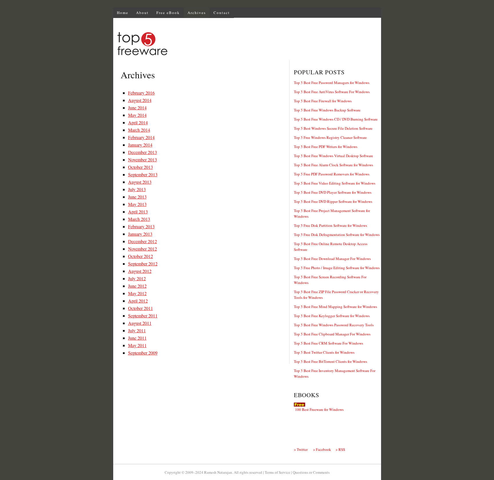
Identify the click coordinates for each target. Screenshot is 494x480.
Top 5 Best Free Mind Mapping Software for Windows (335, 306)
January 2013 (140, 234)
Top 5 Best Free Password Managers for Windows (331, 82)
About (142, 12)
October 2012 (140, 256)
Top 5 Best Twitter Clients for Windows (324, 352)
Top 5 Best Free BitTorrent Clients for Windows (330, 361)
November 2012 (142, 249)
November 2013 (142, 160)
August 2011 (140, 323)
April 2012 (138, 301)
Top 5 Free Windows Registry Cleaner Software (330, 137)
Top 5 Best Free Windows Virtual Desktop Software (333, 155)
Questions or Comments (311, 472)
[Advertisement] (277, 44)
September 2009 (143, 353)
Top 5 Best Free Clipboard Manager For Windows (332, 334)
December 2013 (142, 152)
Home (122, 12)
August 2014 (140, 100)
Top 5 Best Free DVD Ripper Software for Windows (333, 201)
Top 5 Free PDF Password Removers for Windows (331, 174)
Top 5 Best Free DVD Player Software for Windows (332, 192)
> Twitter (301, 449)
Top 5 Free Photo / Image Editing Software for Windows (337, 267)
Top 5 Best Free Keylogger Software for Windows (332, 315)
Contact (222, 12)
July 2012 (137, 278)
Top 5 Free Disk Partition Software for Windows (330, 225)
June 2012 (137, 286)
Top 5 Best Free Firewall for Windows (323, 100)
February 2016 (141, 93)
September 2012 (143, 264)
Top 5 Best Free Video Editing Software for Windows (334, 183)
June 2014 (137, 108)
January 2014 (140, 145)
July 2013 (137, 189)
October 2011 (140, 308)
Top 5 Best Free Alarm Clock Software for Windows (333, 164)
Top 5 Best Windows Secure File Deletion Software (333, 128)
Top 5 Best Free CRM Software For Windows (328, 343)
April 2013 (138, 212)
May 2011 (137, 345)
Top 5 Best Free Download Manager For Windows (332, 258)
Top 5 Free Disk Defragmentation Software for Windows (337, 234)
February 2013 (141, 226)
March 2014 (139, 130)
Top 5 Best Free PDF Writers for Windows (325, 146)
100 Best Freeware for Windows (319, 409)
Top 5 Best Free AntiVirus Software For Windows (332, 91)
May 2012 (137, 293)
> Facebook (322, 449)
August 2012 (140, 271)
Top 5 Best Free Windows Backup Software (327, 110)
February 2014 (141, 137)
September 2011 (143, 316)
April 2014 (138, 122)
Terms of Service (277, 472)
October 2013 (140, 167)
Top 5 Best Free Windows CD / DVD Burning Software (336, 119)
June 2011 (137, 338)
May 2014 (137, 115)
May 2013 (137, 204)
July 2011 (137, 330)
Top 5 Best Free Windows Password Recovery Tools (334, 324)
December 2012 (142, 241)
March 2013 (139, 219)
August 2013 (140, 182)
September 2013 (143, 174)
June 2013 (137, 197)
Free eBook (168, 12)
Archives (197, 12)
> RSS (340, 449)
